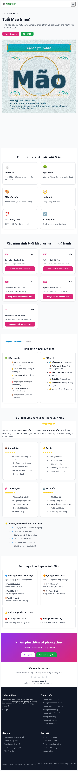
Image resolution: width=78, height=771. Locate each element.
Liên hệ (73, 763)
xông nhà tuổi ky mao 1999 (58, 296)
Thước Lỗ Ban (9, 751)
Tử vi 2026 (27, 34)
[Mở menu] (73, 4)
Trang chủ (8, 342)
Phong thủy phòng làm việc (53, 706)
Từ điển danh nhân (50, 723)
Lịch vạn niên (48, 751)
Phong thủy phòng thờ (51, 713)
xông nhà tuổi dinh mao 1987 (20, 296)
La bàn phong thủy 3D (12, 747)
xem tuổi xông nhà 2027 (20, 269)
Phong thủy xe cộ (49, 717)
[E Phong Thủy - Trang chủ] (9, 4)
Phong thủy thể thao (50, 720)
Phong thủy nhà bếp (50, 710)
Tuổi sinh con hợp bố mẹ (52, 744)
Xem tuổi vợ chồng (50, 747)
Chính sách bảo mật (45, 763)
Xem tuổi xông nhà (46, 655)
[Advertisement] (39, 133)
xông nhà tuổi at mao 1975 (58, 269)
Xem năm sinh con (50, 740)
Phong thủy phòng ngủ (52, 699)
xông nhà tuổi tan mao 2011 (20, 324)
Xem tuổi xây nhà (11, 740)
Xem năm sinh (11, 34)
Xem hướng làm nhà (12, 744)
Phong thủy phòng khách (52, 703)
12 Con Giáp (18, 342)
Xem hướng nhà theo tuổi (14, 737)
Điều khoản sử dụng (61, 763)
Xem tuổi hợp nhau (50, 737)
